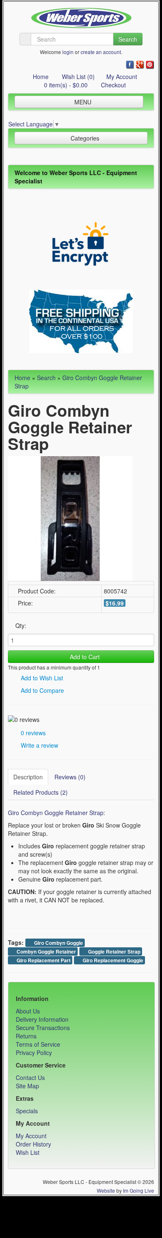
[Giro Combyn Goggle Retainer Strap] (70, 518)
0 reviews (32, 733)
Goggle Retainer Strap (113, 951)
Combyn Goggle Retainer (45, 951)
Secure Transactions (43, 1027)
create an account (101, 51)
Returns (26, 1036)
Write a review (38, 745)
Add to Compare (41, 690)
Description (28, 777)
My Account (121, 76)
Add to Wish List (41, 678)
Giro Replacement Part (43, 960)
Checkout (112, 85)
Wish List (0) (77, 76)
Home (40, 76)
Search (127, 39)
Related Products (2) (40, 792)
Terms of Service (38, 1044)
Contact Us (30, 1077)
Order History (33, 1144)
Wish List (27, 1152)
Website (106, 1190)
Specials (27, 1111)
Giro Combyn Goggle (58, 942)
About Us (28, 1011)
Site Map (27, 1086)
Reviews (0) (70, 777)
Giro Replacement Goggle (112, 960)
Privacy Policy (34, 1052)
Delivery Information (42, 1019)
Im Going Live (138, 1190)
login (68, 51)
